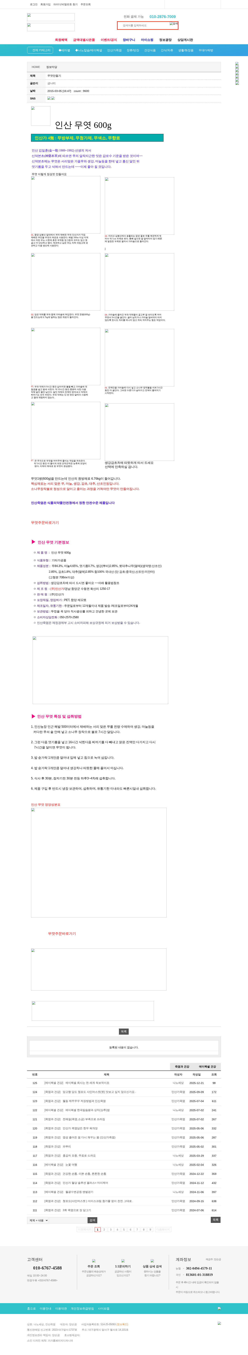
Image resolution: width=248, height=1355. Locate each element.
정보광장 (165, 39)
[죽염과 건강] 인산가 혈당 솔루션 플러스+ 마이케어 (76, 1182)
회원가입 (45, 4)
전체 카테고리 (41, 50)
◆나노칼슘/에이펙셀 (88, 50)
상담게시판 (185, 39)
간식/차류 (167, 50)
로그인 (34, 4)
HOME (36, 66)
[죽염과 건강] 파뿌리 (58, 1146)
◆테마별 (64, 50)
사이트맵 (103, 1308)
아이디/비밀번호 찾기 (65, 4)
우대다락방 (206, 50)
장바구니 (129, 39)
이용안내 (45, 1308)
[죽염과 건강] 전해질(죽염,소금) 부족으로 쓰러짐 (75, 1119)
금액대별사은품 (84, 39)
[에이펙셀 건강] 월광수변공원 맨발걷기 (69, 1191)
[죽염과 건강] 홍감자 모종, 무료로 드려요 (70, 1155)
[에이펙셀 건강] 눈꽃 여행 (61, 1164)
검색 (92, 1220)
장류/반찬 (133, 50)
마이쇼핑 (147, 39)
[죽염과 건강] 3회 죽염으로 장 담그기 (68, 1210)
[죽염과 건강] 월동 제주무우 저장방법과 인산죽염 (75, 1100)
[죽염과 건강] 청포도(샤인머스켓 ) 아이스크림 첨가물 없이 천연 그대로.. (89, 1201)
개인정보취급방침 (82, 1308)
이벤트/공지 (109, 39)
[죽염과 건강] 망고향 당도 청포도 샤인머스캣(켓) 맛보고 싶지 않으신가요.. (90, 1091)
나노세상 (178, 1082)
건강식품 (150, 50)
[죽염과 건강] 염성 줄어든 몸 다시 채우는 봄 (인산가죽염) (80, 1137)
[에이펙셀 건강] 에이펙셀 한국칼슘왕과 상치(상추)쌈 (77, 1110)
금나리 (51, 83)
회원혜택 (61, 39)
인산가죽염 (114, 50)
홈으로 (31, 1308)
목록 (124, 1031)
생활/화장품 (186, 50)
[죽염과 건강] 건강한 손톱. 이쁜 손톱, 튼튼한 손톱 (75, 1173)
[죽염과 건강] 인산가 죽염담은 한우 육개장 (71, 1128)
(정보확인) (122, 1324)
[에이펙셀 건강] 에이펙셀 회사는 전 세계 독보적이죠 (77, 1082)
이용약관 (61, 1308)
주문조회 (86, 4)
